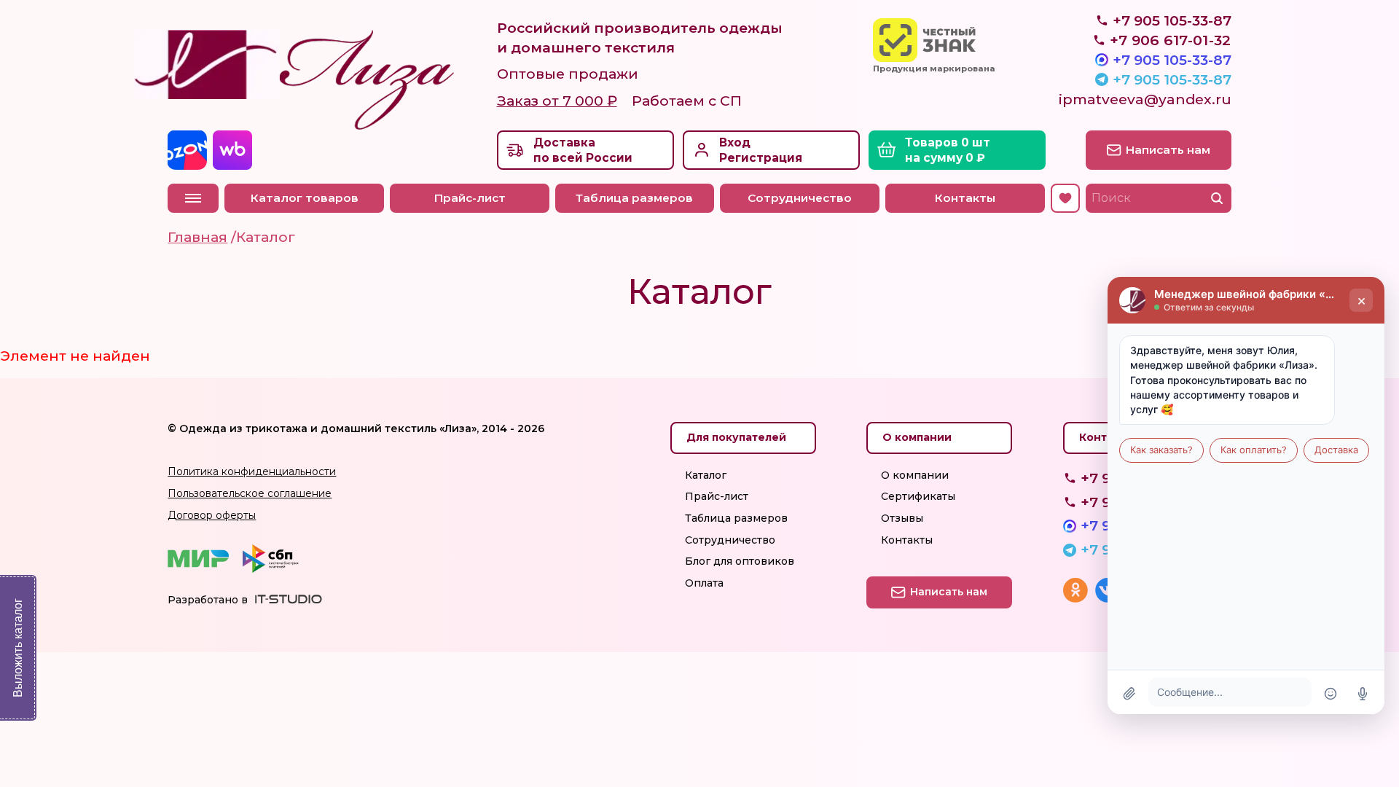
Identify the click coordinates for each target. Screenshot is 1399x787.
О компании (915, 475)
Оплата (704, 583)
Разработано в (208, 599)
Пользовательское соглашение (250, 493)
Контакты (965, 198)
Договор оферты (212, 515)
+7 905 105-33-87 (1172, 59)
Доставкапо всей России (582, 150)
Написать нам (1168, 150)
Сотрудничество (800, 198)
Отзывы (902, 518)
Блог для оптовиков (739, 561)
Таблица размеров (634, 198)
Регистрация (760, 158)
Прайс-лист (470, 198)
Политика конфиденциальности (252, 471)
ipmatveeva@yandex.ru (1145, 99)
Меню (193, 198)
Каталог (705, 475)
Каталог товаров (304, 198)
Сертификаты (918, 496)
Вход (735, 142)
